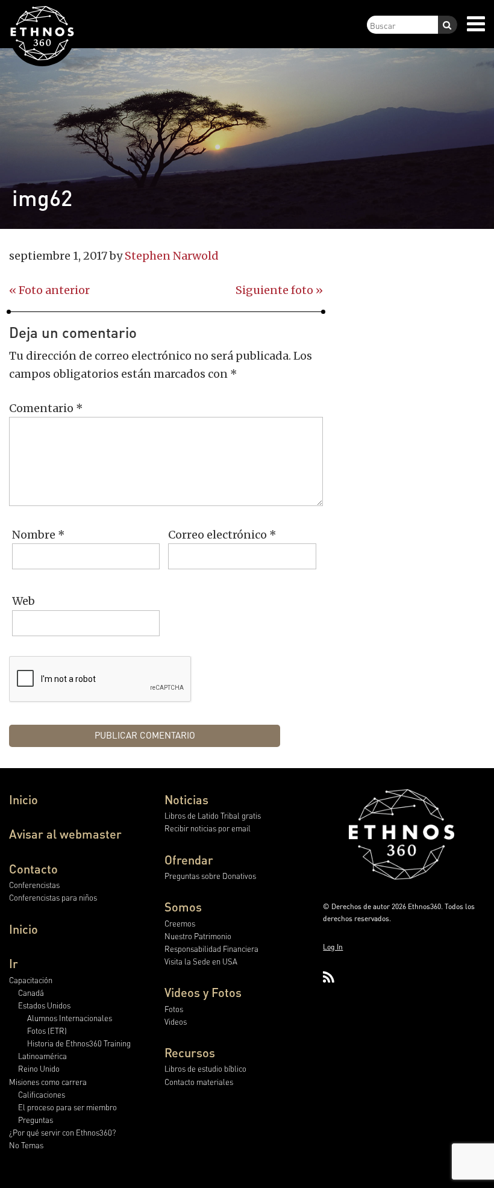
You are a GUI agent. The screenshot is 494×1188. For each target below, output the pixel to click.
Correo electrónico (222, 535)
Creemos (179, 923)
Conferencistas (34, 885)
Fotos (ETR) (47, 1030)
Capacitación (30, 980)
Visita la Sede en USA (200, 961)
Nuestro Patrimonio (197, 936)
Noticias (186, 799)
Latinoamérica (42, 1056)
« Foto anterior (49, 290)
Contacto (33, 869)
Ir (13, 963)
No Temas (26, 1145)
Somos (183, 906)
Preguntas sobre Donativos (210, 876)
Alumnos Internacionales (69, 1018)
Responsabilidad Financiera (211, 948)
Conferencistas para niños (53, 897)
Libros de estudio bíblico (205, 1068)
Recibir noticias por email (207, 828)
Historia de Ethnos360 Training (79, 1043)
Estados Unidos (44, 1005)
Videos (175, 1021)
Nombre (38, 535)
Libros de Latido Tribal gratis (212, 815)
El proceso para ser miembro (67, 1107)
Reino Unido (39, 1068)
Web (23, 601)
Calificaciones (41, 1094)
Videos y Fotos (203, 992)
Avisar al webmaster (65, 834)
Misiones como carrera (48, 1082)
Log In (333, 946)
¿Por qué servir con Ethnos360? (62, 1132)
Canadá (31, 992)
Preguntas (35, 1120)
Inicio (23, 799)
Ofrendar (188, 860)
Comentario (46, 408)
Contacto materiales (198, 1082)
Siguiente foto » (279, 290)
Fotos (173, 1009)
